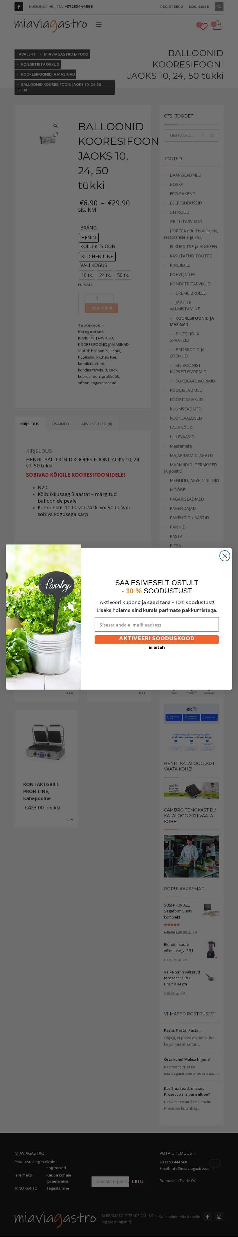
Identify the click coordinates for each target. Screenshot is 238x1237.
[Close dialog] (225, 556)
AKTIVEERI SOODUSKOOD (156, 639)
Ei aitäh (157, 648)
